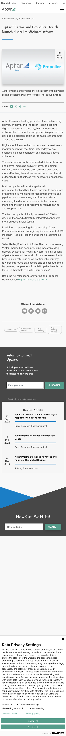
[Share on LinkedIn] (11, 106)
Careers (40, 3)
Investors (53, 3)
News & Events (8, 3)
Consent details (9, 713)
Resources (26, 3)
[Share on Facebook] (20, 106)
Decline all (33, 727)
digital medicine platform (32, 279)
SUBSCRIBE (54, 385)
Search (53, 526)
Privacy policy (33, 713)
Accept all (33, 721)
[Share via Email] (24, 106)
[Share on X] (16, 106)
